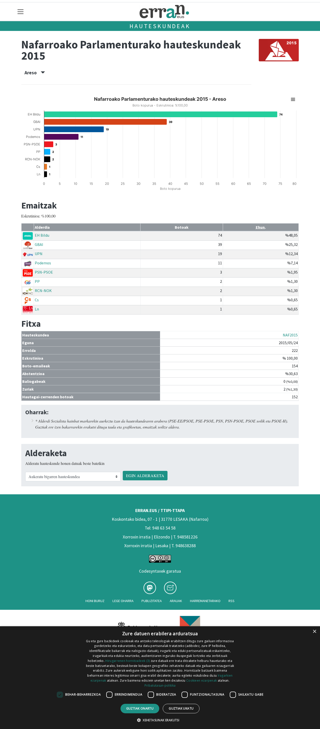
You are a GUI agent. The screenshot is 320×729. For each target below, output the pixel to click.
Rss (231, 601)
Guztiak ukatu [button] (181, 708)
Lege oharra (123, 601)
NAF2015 (290, 334)
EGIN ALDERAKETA (145, 475)
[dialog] (160, 677)
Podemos (43, 262)
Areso (32, 73)
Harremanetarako (205, 601)
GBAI (39, 244)
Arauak (176, 601)
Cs (37, 299)
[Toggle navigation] (20, 11)
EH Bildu (42, 235)
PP (37, 281)
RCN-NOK (43, 290)
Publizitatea (152, 601)
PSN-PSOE (44, 272)
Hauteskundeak (160, 26)
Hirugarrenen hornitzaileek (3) (127, 661)
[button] (160, 720)
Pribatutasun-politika (160, 685)
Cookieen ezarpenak (201, 680)
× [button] (314, 631)
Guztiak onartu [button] (140, 708)
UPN (38, 253)
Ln (37, 309)
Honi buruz (95, 601)
